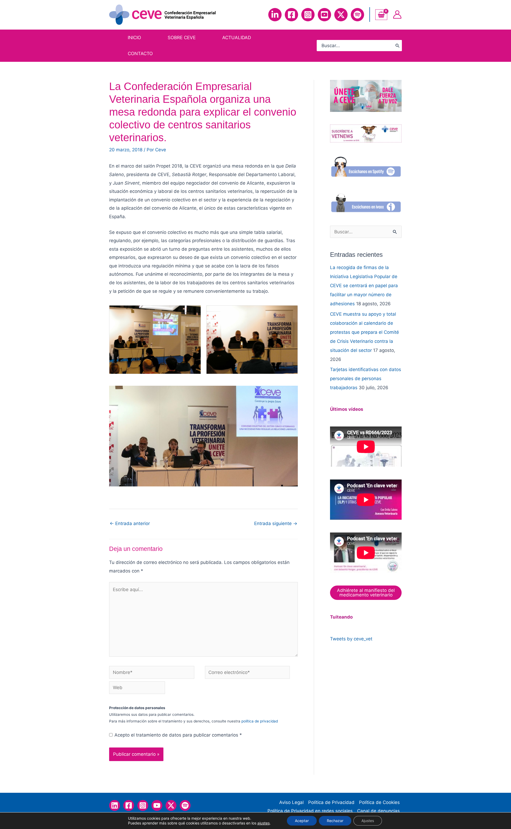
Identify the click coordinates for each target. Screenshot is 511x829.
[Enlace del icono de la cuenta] (397, 14)
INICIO (134, 37)
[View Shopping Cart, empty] (381, 14)
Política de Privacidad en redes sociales (310, 811)
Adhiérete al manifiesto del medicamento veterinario (366, 593)
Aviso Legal (291, 802)
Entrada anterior (130, 523)
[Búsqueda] (397, 45)
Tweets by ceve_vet (351, 638)
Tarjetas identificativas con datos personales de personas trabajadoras (365, 378)
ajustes (263, 823)
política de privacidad (259, 721)
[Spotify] (357, 14)
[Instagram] (308, 14)
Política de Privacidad (331, 802)
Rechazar (335, 820)
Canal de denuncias (378, 811)
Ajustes (367, 820)
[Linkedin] (275, 14)
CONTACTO (140, 53)
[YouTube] (324, 14)
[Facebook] (291, 14)
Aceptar (302, 820)
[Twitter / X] (171, 805)
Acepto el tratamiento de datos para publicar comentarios (178, 735)
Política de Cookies (379, 802)
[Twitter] (341, 14)
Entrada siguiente (275, 523)
